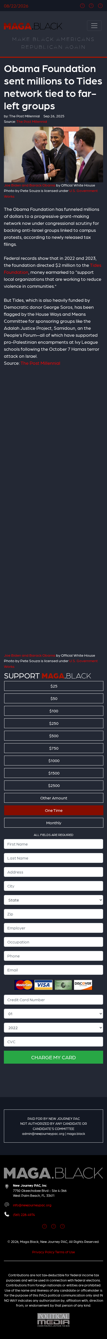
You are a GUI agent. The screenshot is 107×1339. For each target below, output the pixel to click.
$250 (53, 723)
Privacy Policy (43, 1252)
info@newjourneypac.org (32, 1205)
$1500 (53, 772)
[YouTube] (100, 5)
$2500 (54, 785)
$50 (53, 698)
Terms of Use (65, 1252)
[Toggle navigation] (94, 25)
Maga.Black (33, 26)
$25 (53, 685)
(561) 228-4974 (24, 1214)
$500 (53, 735)
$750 (53, 748)
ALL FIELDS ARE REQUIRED (53, 834)
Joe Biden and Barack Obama (29, 185)
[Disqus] (53, 438)
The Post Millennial (40, 363)
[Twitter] (91, 5)
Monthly (53, 822)
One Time (54, 810)
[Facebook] (82, 5)
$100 (53, 710)
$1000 (53, 760)
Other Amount (53, 797)
